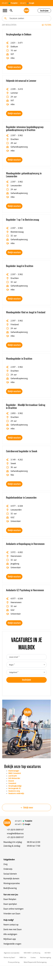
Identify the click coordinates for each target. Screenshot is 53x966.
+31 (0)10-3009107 (15, 830)
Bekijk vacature (14, 67)
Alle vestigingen (10, 934)
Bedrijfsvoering (10, 888)
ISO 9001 (48, 953)
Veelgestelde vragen (12, 944)
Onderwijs (7, 869)
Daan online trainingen (13, 909)
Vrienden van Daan (11, 913)
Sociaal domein (10, 874)
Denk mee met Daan (12, 929)
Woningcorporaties (11, 883)
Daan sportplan (10, 904)
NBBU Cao (22, 957)
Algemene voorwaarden (11, 953)
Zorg (5, 864)
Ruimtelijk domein (11, 878)
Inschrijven (44, 10)
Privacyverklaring (13, 962)
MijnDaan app (9, 939)
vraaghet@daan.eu (15, 833)
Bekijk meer (26, 807)
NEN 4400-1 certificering (32, 953)
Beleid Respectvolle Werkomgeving (35, 962)
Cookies (33, 957)
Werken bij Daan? (9, 957)
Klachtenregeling (45, 957)
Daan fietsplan (9, 899)
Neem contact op (10, 924)
